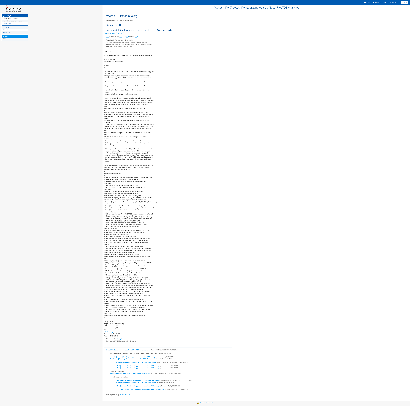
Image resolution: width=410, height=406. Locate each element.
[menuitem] (366, 2)
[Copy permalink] (170, 30)
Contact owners (7, 23)
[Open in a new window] (120, 25)
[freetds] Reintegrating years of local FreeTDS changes (126, 350)
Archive (5, 36)
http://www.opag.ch (110, 332)
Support (394, 2)
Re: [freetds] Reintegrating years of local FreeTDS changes (135, 357)
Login (405, 2)
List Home (6, 27)
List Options (9, 16)
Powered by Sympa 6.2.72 (206, 402)
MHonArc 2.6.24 (125, 395)
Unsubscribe (6, 32)
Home (368, 2)
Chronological (110, 33)
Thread (120, 33)
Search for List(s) (380, 2)
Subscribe (6, 30)
